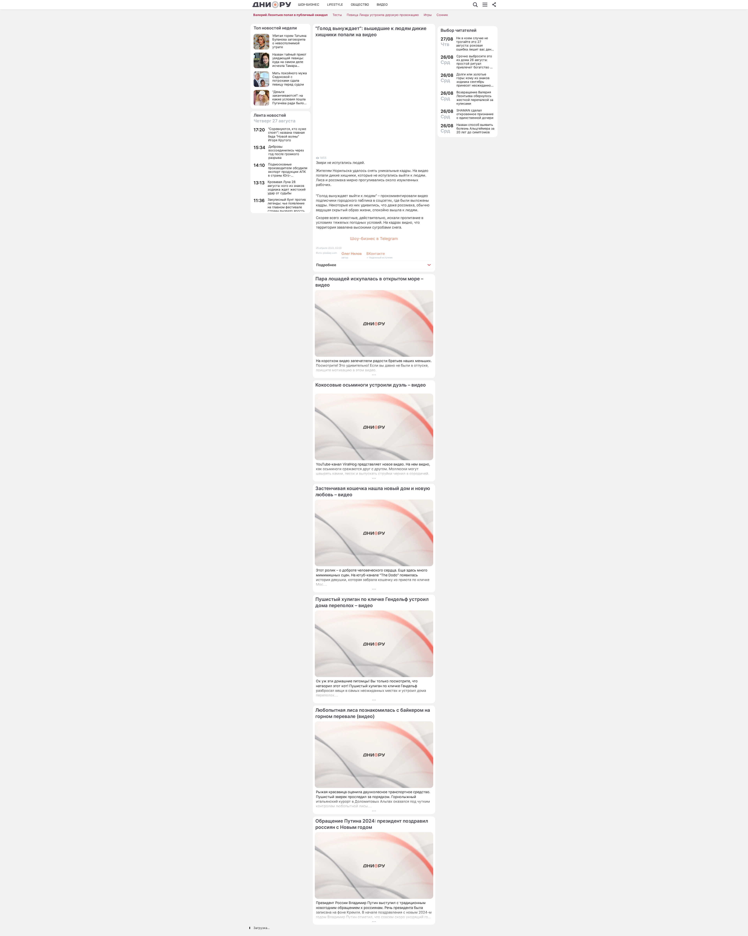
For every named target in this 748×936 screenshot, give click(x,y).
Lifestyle (335, 4)
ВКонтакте (375, 254)
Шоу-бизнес (308, 4)
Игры (428, 15)
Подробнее (326, 265)
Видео (382, 4)
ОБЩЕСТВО (360, 4)
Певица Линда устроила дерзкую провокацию (383, 15)
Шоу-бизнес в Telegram (374, 238)
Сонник (442, 15)
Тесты (337, 15)
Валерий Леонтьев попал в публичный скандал (290, 15)
